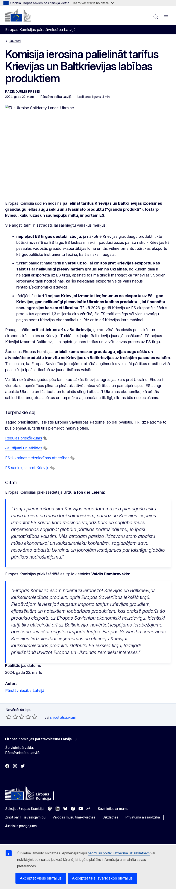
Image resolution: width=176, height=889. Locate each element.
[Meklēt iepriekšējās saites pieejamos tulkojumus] (45, 438)
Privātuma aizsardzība (142, 817)
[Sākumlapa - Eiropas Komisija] (18, 15)
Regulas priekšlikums (23, 438)
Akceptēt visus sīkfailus (41, 878)
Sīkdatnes (110, 817)
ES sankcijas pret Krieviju (27, 467)
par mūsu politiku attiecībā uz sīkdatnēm (119, 853)
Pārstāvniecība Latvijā (24, 690)
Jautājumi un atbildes (23, 448)
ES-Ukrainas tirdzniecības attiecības (37, 458)
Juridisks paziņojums (21, 826)
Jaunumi (15, 41)
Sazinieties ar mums (113, 808)
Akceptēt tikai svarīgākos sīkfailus (102, 878)
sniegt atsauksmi (63, 717)
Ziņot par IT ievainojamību (25, 817)
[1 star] (9, 717)
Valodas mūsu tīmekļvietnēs (74, 817)
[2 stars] (12, 717)
